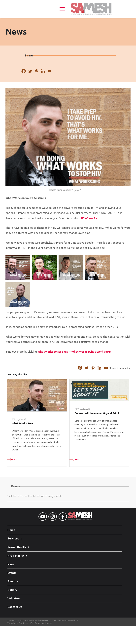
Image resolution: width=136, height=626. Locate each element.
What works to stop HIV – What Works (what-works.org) (74, 351)
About (11, 581)
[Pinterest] (36, 71)
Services (13, 538)
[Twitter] (30, 71)
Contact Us (14, 606)
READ (77, 459)
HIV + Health (15, 555)
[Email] (49, 71)
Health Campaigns (58, 190)
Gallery (12, 589)
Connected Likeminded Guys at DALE (97, 413)
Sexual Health (16, 547)
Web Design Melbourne (41, 623)
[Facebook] (24, 71)
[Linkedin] (43, 71)
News (11, 564)
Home (11, 529)
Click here (13, 496)
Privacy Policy (12, 620)
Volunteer (14, 598)
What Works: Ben (22, 423)
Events (11, 572)
